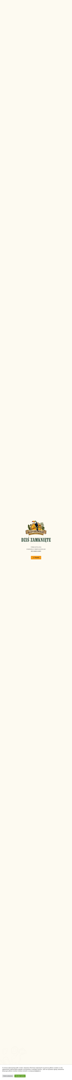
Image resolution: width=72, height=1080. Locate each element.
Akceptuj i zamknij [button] (19, 1076)
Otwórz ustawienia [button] (7, 1076)
